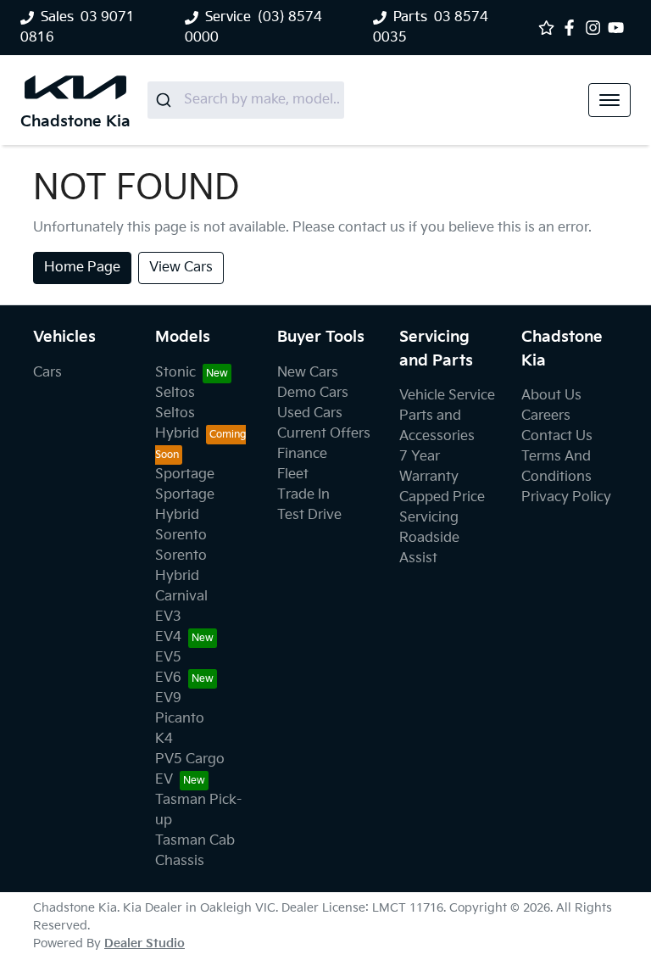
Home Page (82, 268)
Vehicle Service (447, 396)
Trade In (303, 495)
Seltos (175, 393)
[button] (609, 100)
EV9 (168, 698)
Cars (47, 373)
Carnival (181, 597)
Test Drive (309, 515)
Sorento (181, 535)
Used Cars (309, 413)
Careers (545, 416)
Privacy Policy (566, 497)
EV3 (168, 617)
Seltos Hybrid (177, 423)
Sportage (184, 474)
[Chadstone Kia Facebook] (572, 28)
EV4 (168, 637)
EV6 (168, 678)
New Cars (307, 373)
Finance (302, 454)
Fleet (293, 474)
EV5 (168, 658)
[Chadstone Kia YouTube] (619, 28)
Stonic (175, 373)
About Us (551, 396)
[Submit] (165, 100)
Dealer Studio (144, 943)
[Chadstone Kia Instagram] (596, 28)
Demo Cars (312, 393)
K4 (164, 739)
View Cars (181, 268)
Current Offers (323, 434)
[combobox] (245, 100)
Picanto (179, 719)
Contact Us (557, 436)
